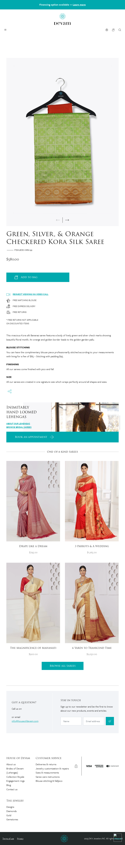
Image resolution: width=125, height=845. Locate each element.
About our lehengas (18, 423)
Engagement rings (15, 781)
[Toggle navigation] (5, 30)
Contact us (11, 789)
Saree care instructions (48, 777)
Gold (8, 815)
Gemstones (12, 819)
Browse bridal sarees (19, 427)
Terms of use (8, 838)
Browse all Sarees (63, 666)
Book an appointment (31, 437)
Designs (10, 807)
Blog (8, 785)
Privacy (20, 838)
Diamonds (11, 811)
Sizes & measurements (47, 772)
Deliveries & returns (46, 764)
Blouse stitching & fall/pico (49, 781)
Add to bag (29, 277)
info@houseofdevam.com (25, 721)
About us (11, 764)
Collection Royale (15, 777)
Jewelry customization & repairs (52, 768)
